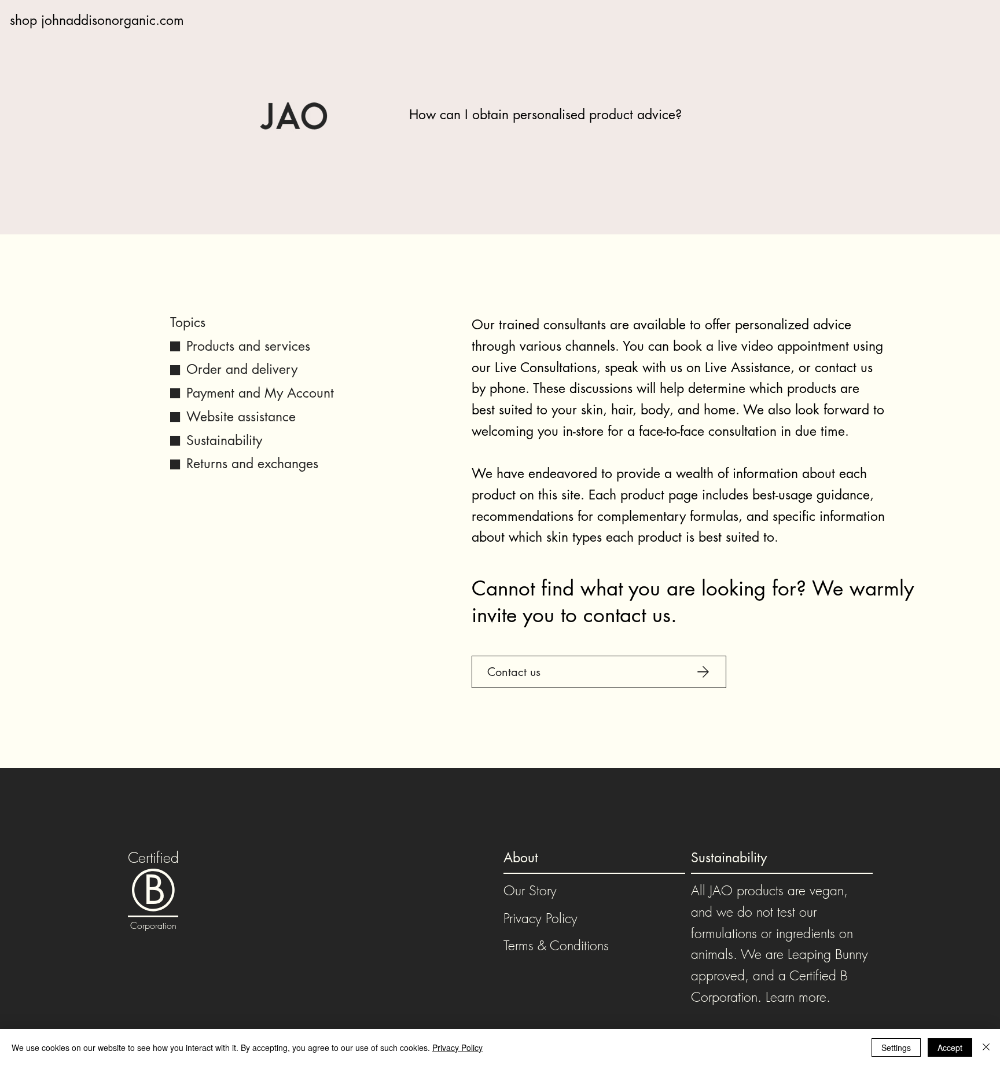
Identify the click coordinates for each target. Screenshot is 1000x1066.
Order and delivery (241, 369)
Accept (950, 1047)
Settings (896, 1047)
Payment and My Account (260, 393)
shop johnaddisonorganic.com (97, 20)
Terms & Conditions (556, 945)
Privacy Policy (540, 918)
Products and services (248, 346)
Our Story (530, 890)
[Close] (986, 1047)
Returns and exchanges (252, 463)
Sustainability (224, 440)
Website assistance (241, 416)
